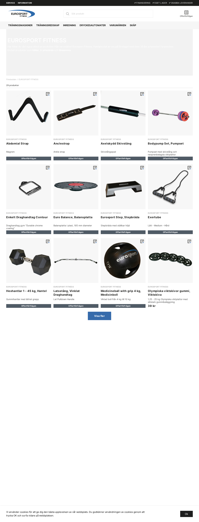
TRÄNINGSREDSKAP (47, 25)
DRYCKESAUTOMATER (93, 25)
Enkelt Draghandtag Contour (27, 217)
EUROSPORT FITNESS (28, 79)
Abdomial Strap (17, 143)
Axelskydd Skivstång (116, 143)
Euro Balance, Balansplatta (73, 217)
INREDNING (69, 25)
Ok (186, 513)
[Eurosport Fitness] (21, 13)
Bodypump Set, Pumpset (166, 143)
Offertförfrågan (28, 158)
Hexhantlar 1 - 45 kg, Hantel (26, 291)
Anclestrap (61, 143)
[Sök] (67, 14)
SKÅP (133, 25)
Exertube (154, 217)
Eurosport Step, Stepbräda (120, 217)
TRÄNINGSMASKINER (20, 25)
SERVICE (10, 3)
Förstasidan (11, 79)
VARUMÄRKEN (117, 25)
